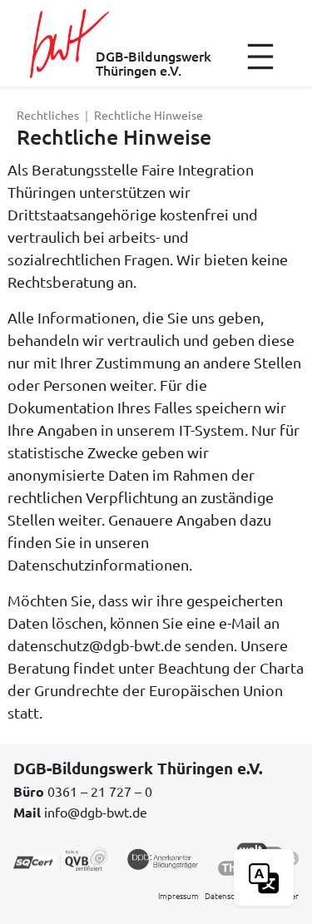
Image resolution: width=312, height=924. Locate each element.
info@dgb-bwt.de (95, 811)
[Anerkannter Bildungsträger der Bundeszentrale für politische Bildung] (162, 857)
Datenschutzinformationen (98, 564)
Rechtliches (48, 114)
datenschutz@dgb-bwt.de (94, 645)
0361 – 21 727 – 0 (99, 791)
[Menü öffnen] (260, 56)
